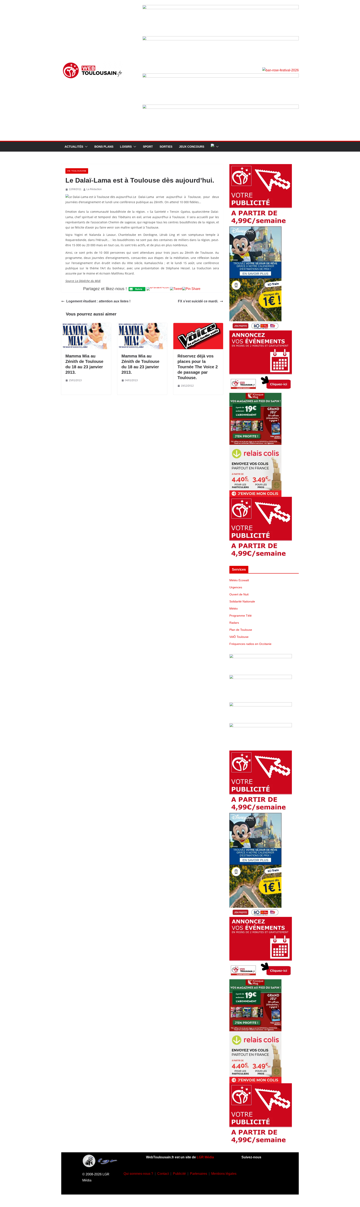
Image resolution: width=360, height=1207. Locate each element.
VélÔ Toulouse (239, 636)
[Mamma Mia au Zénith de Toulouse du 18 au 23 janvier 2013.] (86, 326)
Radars (234, 622)
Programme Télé (240, 615)
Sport (148, 146)
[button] (85, 147)
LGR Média (205, 1157)
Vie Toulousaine (76, 171)
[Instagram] (259, 1172)
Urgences (235, 587)
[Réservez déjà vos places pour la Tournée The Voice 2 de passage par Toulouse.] (198, 326)
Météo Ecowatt (239, 580)
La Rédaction (94, 189)
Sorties (166, 146)
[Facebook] (247, 1172)
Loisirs (126, 146)
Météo (233, 608)
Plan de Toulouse (240, 629)
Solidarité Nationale (242, 601)
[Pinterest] (265, 1185)
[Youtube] (272, 1172)
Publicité (179, 1173)
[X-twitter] (253, 1185)
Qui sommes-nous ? (138, 1173)
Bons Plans (103, 146)
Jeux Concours (191, 146)
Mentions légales (223, 1173)
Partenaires (198, 1173)
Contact (163, 1173)
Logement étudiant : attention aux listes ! (98, 301)
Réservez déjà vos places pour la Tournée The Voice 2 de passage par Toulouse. (198, 367)
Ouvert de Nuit (239, 594)
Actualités (74, 146)
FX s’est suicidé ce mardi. (198, 301)
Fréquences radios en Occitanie (250, 644)
